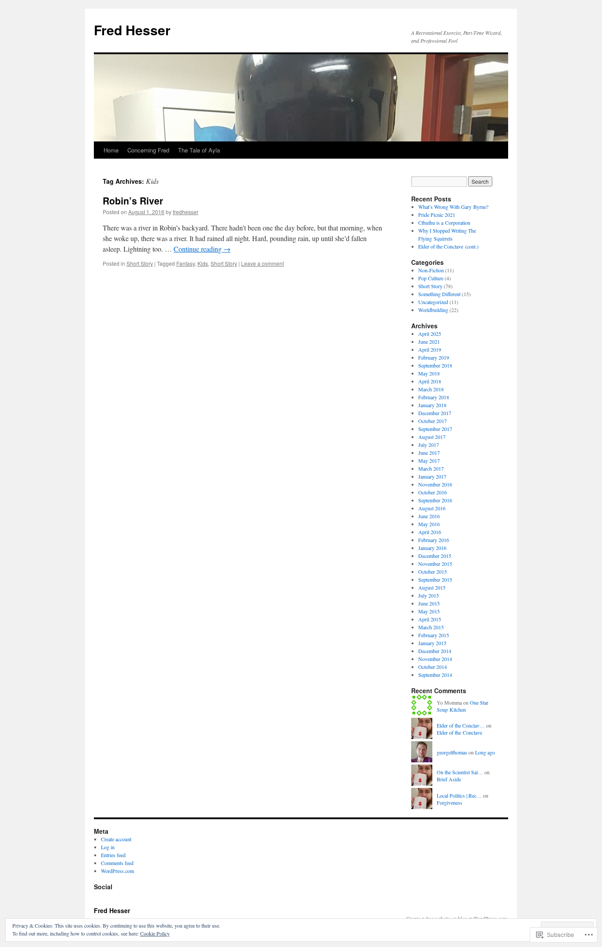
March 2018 (431, 389)
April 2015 (429, 619)
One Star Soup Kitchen (462, 706)
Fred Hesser (132, 29)
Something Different (439, 293)
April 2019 (429, 349)
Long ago (485, 752)
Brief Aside (449, 779)
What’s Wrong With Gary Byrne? (453, 206)
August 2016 (432, 508)
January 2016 (432, 547)
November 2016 (435, 484)
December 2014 (434, 650)
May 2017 (429, 460)
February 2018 (433, 397)
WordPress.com (117, 870)
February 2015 (433, 635)
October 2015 (432, 571)
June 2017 (429, 452)
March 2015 (431, 627)
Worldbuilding (433, 309)
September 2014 (435, 674)
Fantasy (185, 263)
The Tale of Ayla (199, 150)
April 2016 (429, 531)
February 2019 (433, 357)
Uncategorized (433, 301)
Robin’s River (133, 200)
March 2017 (431, 468)
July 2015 (428, 595)
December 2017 (434, 412)
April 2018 (429, 381)
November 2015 (435, 563)
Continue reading (202, 248)
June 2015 (429, 603)
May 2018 (429, 373)
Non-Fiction (431, 270)
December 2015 (434, 555)
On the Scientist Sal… (460, 772)
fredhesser (185, 211)
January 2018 (432, 405)
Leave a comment (262, 263)
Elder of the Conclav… (461, 725)
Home (111, 150)
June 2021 (429, 341)
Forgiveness (449, 802)
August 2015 (432, 587)
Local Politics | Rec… (459, 795)
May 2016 (429, 523)
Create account (116, 839)
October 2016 (432, 492)
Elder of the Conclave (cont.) (448, 246)
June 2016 (429, 516)
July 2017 (428, 444)
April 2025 (429, 333)
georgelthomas (452, 752)
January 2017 (432, 476)
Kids (202, 263)
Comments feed (117, 862)
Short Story (139, 263)
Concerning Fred (148, 150)
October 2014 (432, 666)
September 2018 (435, 365)
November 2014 (435, 658)
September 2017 (435, 428)
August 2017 (432, 436)
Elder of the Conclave (459, 732)
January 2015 (432, 642)
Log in (108, 846)
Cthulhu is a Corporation (444, 222)
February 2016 (433, 539)
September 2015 (435, 579)
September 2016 (435, 500)
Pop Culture (430, 278)
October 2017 (432, 420)
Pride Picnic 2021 (436, 214)
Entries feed (113, 854)
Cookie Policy (155, 933)
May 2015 (429, 611)
